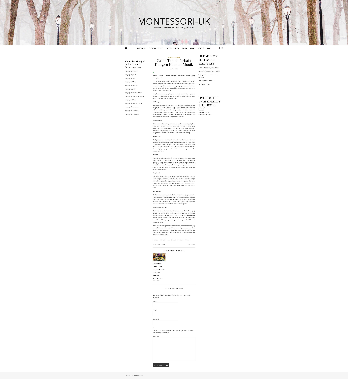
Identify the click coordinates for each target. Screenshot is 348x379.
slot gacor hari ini (203, 112)
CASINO (201, 48)
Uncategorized (174, 57)
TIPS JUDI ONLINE (172, 48)
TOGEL (184, 48)
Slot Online (134, 71)
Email (155, 310)
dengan (156, 240)
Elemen (162, 240)
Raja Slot (133, 89)
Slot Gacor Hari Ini (136, 103)
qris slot (201, 110)
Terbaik (187, 240)
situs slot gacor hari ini (213, 71)
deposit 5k (201, 108)
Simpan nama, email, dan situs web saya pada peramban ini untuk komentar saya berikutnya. (173, 332)
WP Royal (140, 375)
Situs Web (156, 319)
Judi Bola (133, 82)
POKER (192, 48)
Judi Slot (133, 100)
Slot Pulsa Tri (135, 110)
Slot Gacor (134, 85)
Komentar (156, 336)
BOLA (209, 48)
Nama (155, 301)
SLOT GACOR (141, 48)
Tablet (180, 240)
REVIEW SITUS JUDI (156, 48)
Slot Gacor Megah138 (137, 96)
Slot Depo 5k (135, 107)
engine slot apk (213, 68)
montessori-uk (160, 244)
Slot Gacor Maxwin (136, 93)
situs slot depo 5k (209, 81)
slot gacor (207, 84)
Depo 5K (133, 75)
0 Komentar (191, 244)
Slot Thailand (135, 114)
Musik (174, 240)
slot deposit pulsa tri (204, 114)
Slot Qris (133, 78)
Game (168, 240)
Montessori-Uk (174, 21)
